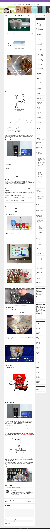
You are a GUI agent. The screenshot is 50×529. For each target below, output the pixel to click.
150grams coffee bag (40, 50)
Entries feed (37, 389)
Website (25, 519)
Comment (6, 508)
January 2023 (37, 362)
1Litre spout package (40, 228)
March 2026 (37, 327)
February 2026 (38, 328)
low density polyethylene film (17, 487)
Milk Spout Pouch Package (40, 223)
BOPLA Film (39, 243)
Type (37, 273)
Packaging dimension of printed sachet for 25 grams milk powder (40, 310)
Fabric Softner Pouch (39, 73)
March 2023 (37, 361)
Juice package (38, 88)
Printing (38, 192)
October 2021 (37, 367)
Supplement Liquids (39, 118)
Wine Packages (38, 128)
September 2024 (38, 347)
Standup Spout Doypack (39, 215)
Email (15, 519)
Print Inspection (38, 267)
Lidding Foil (38, 279)
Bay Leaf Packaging (39, 34)
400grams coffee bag (40, 59)
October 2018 (37, 382)
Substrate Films (38, 238)
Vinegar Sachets (39, 122)
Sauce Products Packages (40, 108)
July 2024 (37, 348)
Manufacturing (37, 190)
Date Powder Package (39, 69)
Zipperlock (38, 23)
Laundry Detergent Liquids (40, 89)
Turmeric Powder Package (39, 272)
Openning (38, 134)
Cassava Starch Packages (40, 40)
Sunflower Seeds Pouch (39, 117)
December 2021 (38, 366)
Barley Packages (38, 142)
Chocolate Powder (38, 148)
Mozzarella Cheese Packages (39, 204)
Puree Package (38, 103)
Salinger (21, 528)
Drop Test (38, 264)
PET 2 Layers (38, 181)
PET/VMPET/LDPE (40, 186)
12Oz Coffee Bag (39, 49)
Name (5, 519)
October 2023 (37, 353)
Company (15, 4)
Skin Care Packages (39, 112)
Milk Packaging (38, 93)
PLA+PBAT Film (39, 245)
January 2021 (37, 376)
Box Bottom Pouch (39, 277)
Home (11, 4)
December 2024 (38, 343)
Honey (37, 83)
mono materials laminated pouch (27, 434)
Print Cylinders (38, 191)
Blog (34, 4)
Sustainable (19, 4)
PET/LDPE (39, 182)
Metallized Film (38, 249)
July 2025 (37, 337)
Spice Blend (37, 214)
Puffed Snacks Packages (39, 102)
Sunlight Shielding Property (40, 139)
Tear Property (38, 269)
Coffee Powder (39, 65)
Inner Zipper (39, 24)
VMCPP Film (39, 250)
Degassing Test (38, 263)
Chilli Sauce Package (39, 44)
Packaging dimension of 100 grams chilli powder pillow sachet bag (40, 307)
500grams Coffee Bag (40, 60)
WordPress (30, 528)
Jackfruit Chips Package (39, 87)
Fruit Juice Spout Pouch (39, 220)
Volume (38, 226)
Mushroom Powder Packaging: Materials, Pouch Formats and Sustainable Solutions (39, 293)
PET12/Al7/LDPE (39, 154)
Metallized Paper (39, 253)
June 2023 (37, 357)
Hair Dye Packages (39, 82)
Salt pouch (38, 107)
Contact (38, 4)
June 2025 (37, 338)
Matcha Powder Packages (40, 92)
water (37, 123)
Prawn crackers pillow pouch (39, 210)
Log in (37, 388)
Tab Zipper (39, 25)
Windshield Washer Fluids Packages (41, 126)
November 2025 (38, 332)
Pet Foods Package (39, 98)
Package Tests (27, 4)
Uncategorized (38, 282)
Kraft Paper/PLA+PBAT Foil (40, 172)
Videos (32, 4)
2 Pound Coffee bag (40, 54)
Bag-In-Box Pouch (39, 274)
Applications (37, 28)
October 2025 (37, 333)
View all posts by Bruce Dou (15, 494)
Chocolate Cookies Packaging (39, 147)
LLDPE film (12, 487)
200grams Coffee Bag (40, 55)
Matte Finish (38, 133)
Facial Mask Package (39, 74)
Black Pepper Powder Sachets (40, 38)
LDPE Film (7, 487)
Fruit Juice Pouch (39, 79)
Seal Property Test (39, 268)
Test (36, 257)
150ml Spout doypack (40, 227)
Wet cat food (37, 283)
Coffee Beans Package (40, 64)
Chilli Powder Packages (39, 43)
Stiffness (38, 138)
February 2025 (38, 342)
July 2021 (37, 371)
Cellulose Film (39, 244)
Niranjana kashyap (38, 309)
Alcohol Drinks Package (39, 30)
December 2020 (38, 377)
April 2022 (37, 363)
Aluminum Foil (38, 239)
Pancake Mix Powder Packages (40, 97)
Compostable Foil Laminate (40, 158)
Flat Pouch (38, 278)
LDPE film (10, 487)
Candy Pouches (38, 39)
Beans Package (38, 35)
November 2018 (38, 381)
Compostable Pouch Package (40, 198)
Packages (23, 4)
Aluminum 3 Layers (39, 153)
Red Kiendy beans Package (39, 211)
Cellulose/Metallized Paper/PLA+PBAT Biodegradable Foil (41, 162)
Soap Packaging (39, 113)
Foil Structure (37, 152)
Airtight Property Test (39, 258)
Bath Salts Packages (38, 143)
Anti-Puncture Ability (39, 259)
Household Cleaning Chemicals (40, 84)
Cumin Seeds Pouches (39, 68)
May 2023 (37, 358)
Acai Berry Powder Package (40, 29)
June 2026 (37, 323)
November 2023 (38, 352)
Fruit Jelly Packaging (39, 78)
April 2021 (37, 372)
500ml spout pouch (40, 232)
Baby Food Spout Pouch (39, 216)
